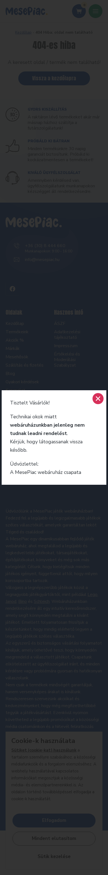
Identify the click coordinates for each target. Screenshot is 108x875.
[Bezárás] (98, 398)
